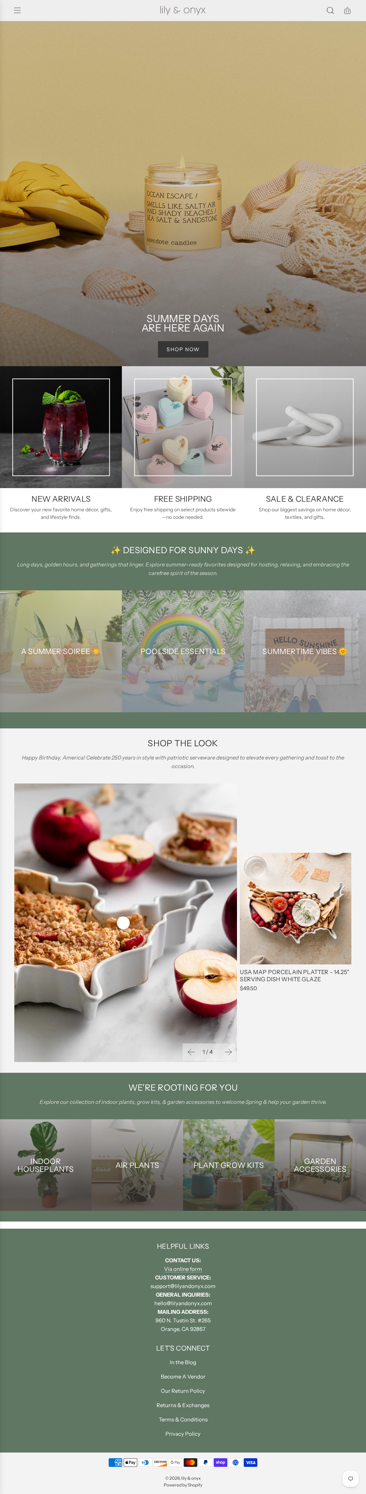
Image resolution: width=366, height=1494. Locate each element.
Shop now (183, 349)
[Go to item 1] (123, 923)
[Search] (330, 10)
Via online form (183, 1269)
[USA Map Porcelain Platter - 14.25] (295, 908)
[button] (190, 1052)
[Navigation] (17, 10)
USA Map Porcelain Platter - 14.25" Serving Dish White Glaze (294, 975)
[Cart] (347, 10)
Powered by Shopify (183, 1485)
